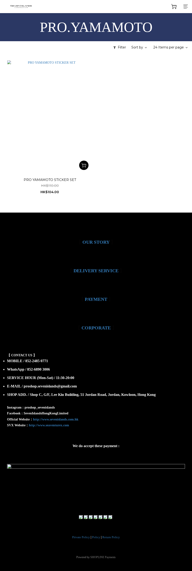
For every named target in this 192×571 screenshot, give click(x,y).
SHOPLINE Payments (103, 557)
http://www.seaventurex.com (49, 425)
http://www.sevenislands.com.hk (55, 419)
